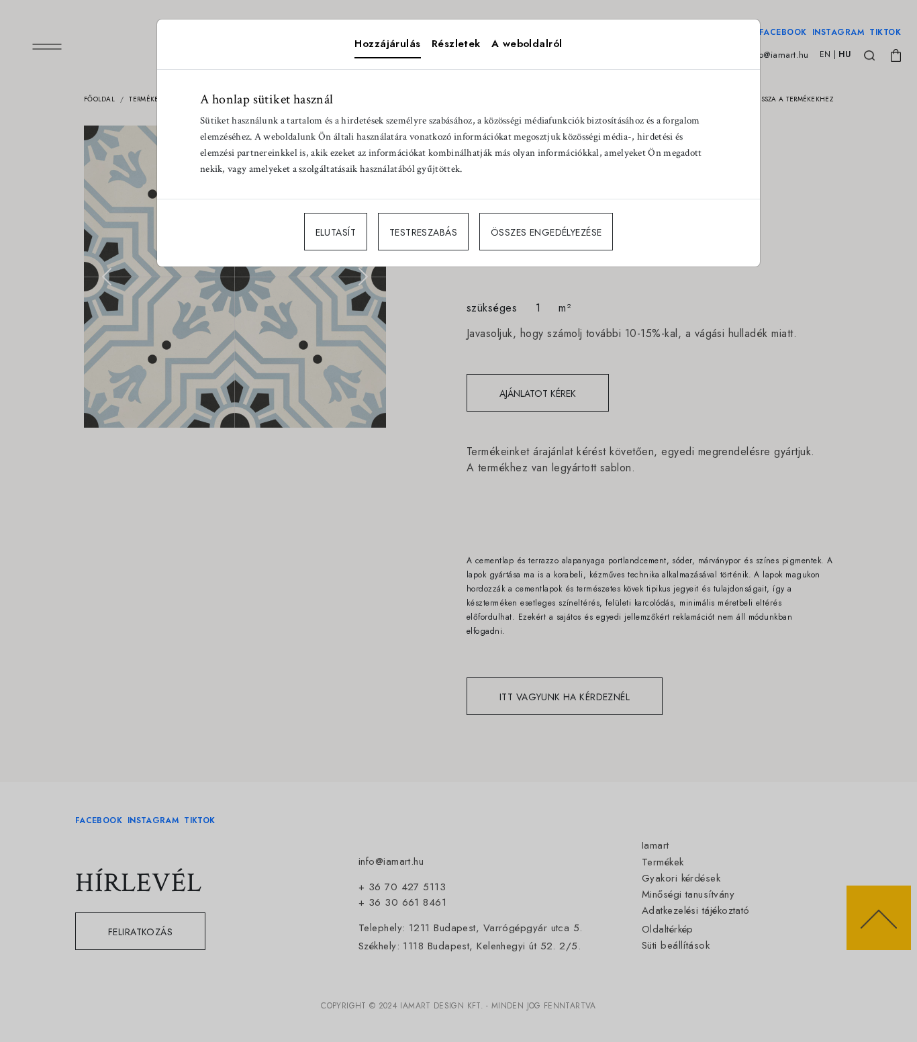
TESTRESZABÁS (423, 232)
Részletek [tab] (456, 43)
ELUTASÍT (336, 232)
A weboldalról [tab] (527, 43)
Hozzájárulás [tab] (387, 43)
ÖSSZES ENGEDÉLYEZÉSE (546, 232)
